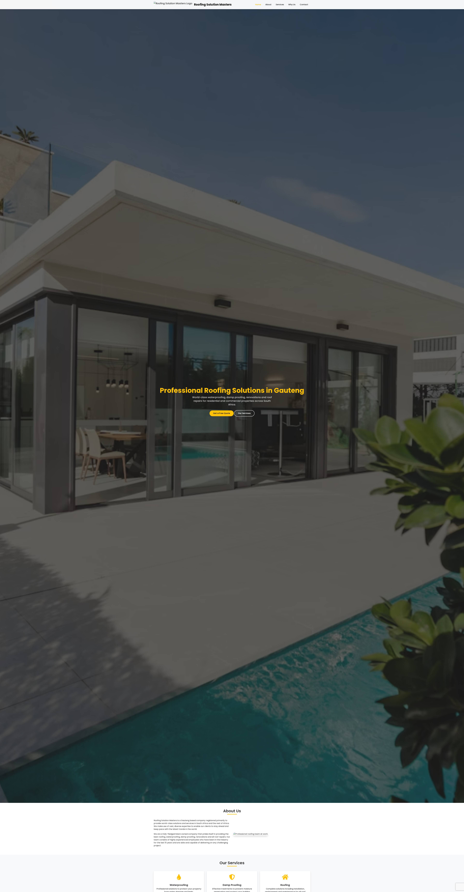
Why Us (291, 4)
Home (258, 4)
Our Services (244, 413)
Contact (304, 4)
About (268, 4)
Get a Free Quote (221, 413)
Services (280, 4)
